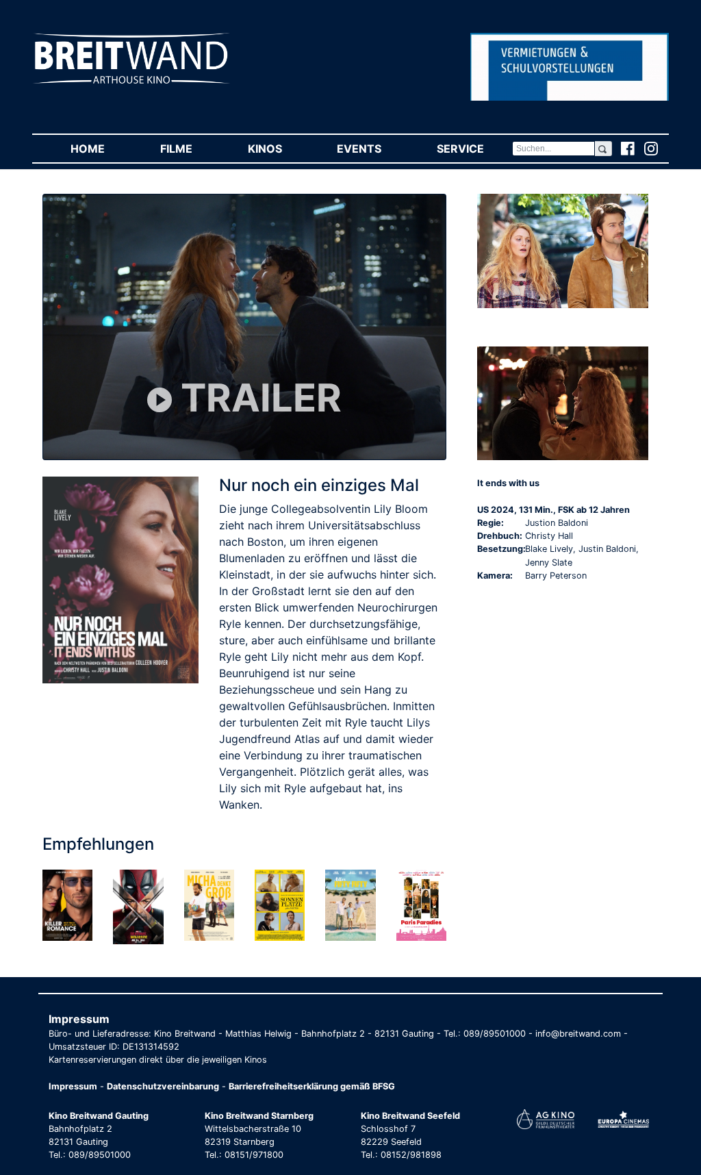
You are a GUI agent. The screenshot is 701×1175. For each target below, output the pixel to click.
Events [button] (373, 148)
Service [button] (474, 148)
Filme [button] (190, 148)
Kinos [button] (278, 148)
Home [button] (101, 148)
